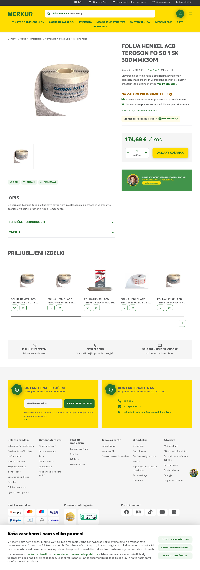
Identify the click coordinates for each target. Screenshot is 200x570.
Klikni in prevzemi (35, 349)
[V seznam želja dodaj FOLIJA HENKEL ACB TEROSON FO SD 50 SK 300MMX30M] (124, 308)
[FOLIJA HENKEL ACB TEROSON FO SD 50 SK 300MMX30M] (136, 281)
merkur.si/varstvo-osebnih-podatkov (75, 554)
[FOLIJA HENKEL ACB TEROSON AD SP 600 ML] (100, 281)
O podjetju (138, 446)
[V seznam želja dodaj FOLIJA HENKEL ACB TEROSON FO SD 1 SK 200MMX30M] (14, 308)
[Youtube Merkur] (162, 512)
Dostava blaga (171, 470)
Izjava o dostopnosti (18, 492)
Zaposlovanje (140, 451)
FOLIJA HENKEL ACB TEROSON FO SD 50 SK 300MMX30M (135, 303)
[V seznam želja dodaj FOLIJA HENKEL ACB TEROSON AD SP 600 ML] (87, 308)
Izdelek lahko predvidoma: (148, 104)
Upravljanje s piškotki (18, 477)
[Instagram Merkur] (138, 512)
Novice (136, 461)
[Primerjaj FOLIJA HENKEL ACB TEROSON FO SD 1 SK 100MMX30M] (169, 308)
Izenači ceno (95, 349)
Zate (180, 22)
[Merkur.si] (20, 15)
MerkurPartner (77, 464)
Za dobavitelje (140, 475)
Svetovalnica (140, 22)
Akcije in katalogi (62, 22)
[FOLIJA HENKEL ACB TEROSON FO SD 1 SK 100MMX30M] (173, 281)
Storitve (74, 454)
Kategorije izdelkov (29, 22)
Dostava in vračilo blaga (20, 451)
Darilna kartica (46, 461)
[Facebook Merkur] (126, 512)
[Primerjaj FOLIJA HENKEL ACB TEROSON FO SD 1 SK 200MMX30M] (23, 308)
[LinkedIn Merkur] (174, 512)
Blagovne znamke (17, 467)
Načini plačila (14, 456)
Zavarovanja (45, 467)
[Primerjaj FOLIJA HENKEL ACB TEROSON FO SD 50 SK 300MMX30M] (132, 308)
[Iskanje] (48, 14)
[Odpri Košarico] (180, 14)
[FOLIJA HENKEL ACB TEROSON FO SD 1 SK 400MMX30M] (63, 281)
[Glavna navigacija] (190, 14)
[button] (62, 90)
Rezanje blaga (171, 465)
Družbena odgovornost (145, 456)
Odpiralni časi (108, 446)
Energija (85, 22)
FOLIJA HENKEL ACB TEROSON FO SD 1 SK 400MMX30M (61, 303)
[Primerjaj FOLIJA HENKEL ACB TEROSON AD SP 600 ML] (96, 308)
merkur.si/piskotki (37, 554)
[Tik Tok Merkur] (150, 512)
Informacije (163, 22)
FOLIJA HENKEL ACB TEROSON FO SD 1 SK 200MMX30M (24, 303)
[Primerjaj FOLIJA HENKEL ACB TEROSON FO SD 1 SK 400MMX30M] (59, 308)
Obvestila (100, 26)
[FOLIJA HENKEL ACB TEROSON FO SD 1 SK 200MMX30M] (27, 281)
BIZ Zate (74, 459)
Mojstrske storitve (110, 22)
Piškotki (12, 482)
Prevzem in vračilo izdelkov (115, 456)
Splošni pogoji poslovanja (21, 446)
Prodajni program (79, 449)
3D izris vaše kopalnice (175, 451)
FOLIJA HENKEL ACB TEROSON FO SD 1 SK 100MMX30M (170, 303)
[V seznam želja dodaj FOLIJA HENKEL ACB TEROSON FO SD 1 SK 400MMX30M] (51, 308)
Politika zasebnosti (17, 487)
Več (26, 419)
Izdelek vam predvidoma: (147, 99)
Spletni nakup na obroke (160, 349)
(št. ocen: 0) (167, 70)
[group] (20, 156)
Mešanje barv (171, 446)
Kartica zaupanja (47, 451)
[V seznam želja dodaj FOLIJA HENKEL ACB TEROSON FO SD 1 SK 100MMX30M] (160, 308)
